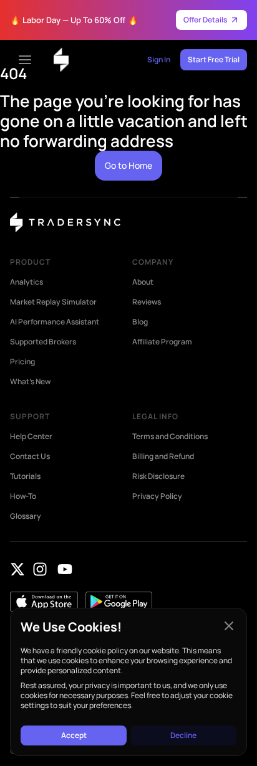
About (142, 282)
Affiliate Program (162, 342)
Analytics (26, 282)
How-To (23, 496)
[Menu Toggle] (25, 60)
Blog (140, 322)
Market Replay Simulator (53, 302)
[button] (228, 625)
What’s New (30, 382)
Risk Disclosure (158, 476)
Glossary (25, 516)
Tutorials (25, 476)
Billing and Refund (163, 456)
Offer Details (205, 19)
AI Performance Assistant (54, 322)
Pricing (22, 362)
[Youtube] (64, 569)
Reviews (146, 302)
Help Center (31, 437)
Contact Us (30, 456)
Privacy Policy (157, 496)
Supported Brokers (43, 342)
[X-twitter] (17, 569)
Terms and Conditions (170, 437)
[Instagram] (39, 569)
